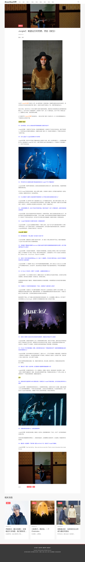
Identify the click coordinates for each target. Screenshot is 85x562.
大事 (19, 2)
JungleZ (29, 487)
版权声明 (44, 547)
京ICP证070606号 (27, 551)
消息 (24, 2)
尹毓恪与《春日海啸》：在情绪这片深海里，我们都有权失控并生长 (16, 531)
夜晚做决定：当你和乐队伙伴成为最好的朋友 (68, 530)
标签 (19, 487)
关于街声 (36, 547)
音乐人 (28, 2)
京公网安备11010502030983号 (55, 551)
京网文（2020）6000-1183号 (45, 551)
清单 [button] (45, 2)
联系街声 (48, 547)
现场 (37, 2)
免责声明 (40, 547)
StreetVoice (10, 2)
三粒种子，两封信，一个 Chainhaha (40, 530)
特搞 (41, 2)
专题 (49, 2)
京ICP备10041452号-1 (35, 551)
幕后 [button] (33, 2)
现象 (53, 2)
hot (33, 487)
